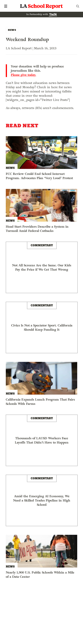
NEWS (12, 30)
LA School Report (41, 6)
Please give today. (23, 75)
